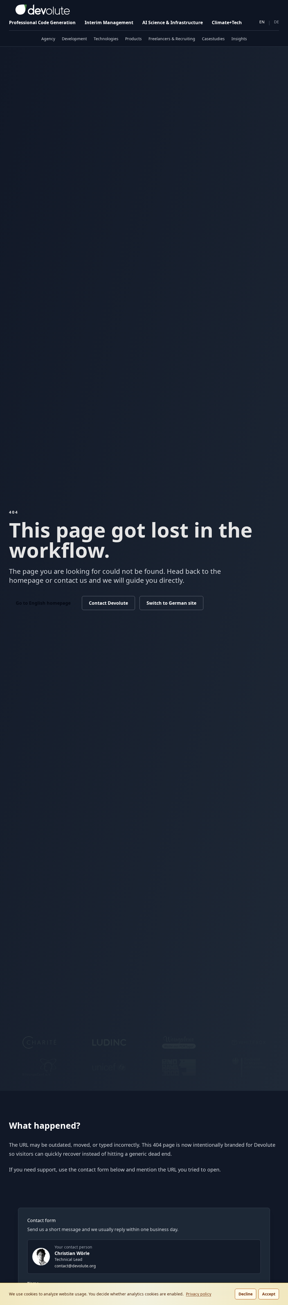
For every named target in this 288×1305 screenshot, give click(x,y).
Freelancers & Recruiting (171, 38)
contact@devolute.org (75, 1265)
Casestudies (213, 38)
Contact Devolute (108, 603)
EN (262, 21)
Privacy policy (198, 1294)
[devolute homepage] (39, 9)
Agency (48, 38)
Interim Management (109, 22)
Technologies (106, 38)
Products (133, 38)
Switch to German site (171, 603)
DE (276, 21)
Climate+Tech (227, 22)
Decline (245, 1294)
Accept (268, 1294)
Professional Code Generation (42, 22)
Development (74, 38)
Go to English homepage (43, 603)
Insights (239, 38)
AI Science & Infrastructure (172, 22)
